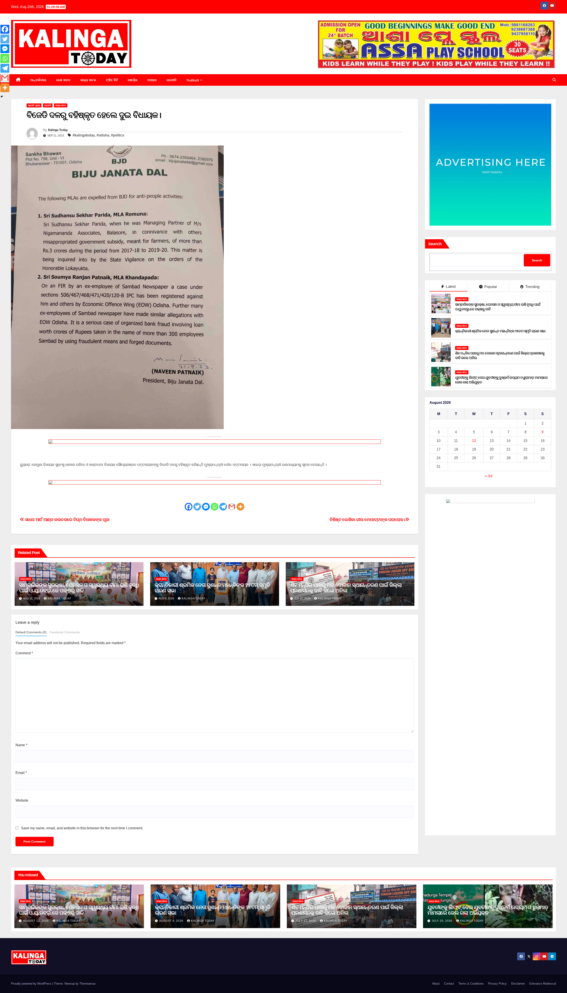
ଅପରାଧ (152, 80)
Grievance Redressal (542, 983)
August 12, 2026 (36, 920)
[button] (554, 80)
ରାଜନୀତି (172, 80)
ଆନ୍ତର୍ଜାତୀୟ (38, 80)
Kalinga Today (58, 130)
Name (21, 745)
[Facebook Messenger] (206, 507)
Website (22, 800)
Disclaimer (518, 983)
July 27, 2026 (306, 920)
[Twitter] (197, 507)
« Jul (488, 476)
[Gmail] (232, 507)
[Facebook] (188, 507)
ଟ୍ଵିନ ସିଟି (112, 80)
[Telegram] (223, 507)
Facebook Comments (65, 632)
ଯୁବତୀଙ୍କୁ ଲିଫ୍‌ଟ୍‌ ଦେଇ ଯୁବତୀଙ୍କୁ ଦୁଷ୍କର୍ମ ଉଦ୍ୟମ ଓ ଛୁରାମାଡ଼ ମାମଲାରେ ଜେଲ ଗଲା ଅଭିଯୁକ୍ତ (487, 910)
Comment (24, 653)
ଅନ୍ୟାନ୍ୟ (193, 80)
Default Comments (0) (31, 632)
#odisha (103, 135)
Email (21, 773)
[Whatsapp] (214, 507)
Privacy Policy (497, 983)
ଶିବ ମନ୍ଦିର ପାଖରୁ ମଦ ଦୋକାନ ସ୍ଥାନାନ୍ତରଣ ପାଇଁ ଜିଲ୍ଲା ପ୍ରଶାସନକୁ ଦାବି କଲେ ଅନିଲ (346, 587)
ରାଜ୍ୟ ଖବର (88, 80)
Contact (449, 983)
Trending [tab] (532, 287)
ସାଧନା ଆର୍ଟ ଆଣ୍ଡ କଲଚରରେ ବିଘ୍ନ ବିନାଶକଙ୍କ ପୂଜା (66, 519)
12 (474, 441)
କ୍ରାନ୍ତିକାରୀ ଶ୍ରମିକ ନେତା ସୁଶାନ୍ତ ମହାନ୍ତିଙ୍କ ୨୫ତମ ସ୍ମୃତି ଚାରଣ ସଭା (212, 587)
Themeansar (87, 983)
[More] (240, 507)
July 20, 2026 (442, 920)
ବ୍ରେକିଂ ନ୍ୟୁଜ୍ (34, 105)
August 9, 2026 (171, 920)
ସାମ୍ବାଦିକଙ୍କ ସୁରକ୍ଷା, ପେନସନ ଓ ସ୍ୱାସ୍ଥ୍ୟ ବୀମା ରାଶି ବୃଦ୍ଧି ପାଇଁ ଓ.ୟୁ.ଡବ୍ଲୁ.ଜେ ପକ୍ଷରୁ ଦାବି (79, 587)
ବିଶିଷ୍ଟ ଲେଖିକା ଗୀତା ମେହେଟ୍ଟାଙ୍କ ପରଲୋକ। (367, 519)
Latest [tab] (450, 287)
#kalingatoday (84, 135)
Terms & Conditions (471, 983)
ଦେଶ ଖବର (63, 80)
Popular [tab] (490, 287)
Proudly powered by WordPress (31, 983)
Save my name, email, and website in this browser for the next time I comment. (82, 828)
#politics (117, 135)
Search (435, 244)
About (436, 983)
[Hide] (2, 96)
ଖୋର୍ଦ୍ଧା (133, 80)
